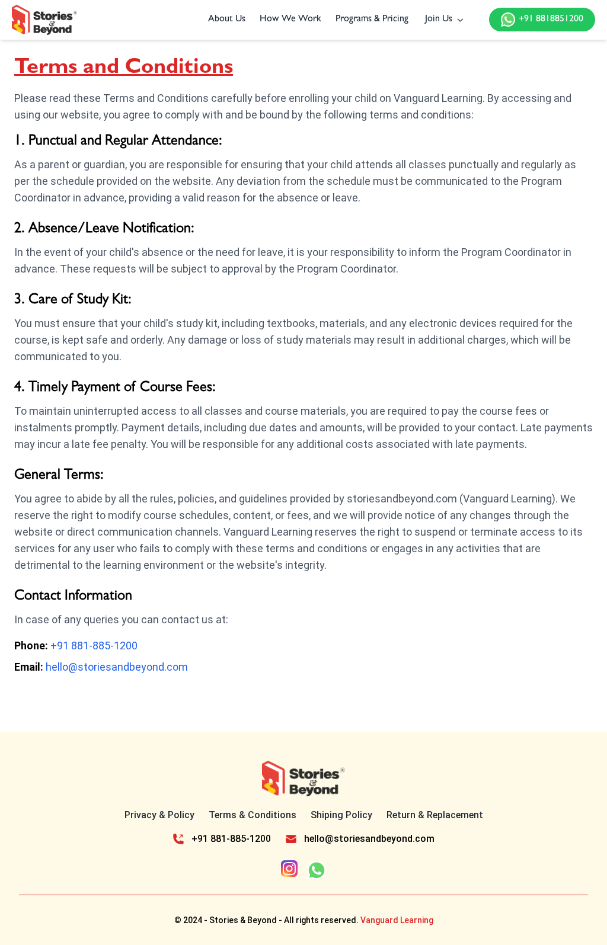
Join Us (438, 19)
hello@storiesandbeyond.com (117, 667)
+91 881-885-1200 (94, 645)
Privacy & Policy (159, 815)
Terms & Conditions (252, 815)
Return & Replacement (434, 815)
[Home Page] (44, 20)
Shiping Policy (341, 815)
